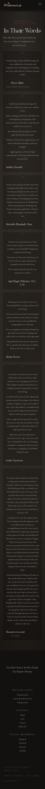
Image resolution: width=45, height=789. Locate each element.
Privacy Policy (11, 771)
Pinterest (22, 747)
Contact (22, 723)
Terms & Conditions (13, 776)
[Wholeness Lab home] (12, 4)
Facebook (22, 743)
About (22, 715)
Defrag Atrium (22, 702)
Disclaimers (33, 776)
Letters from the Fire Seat (22, 699)
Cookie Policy (11, 781)
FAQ (22, 719)
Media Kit (22, 726)
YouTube (22, 751)
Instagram (22, 739)
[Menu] (39, 4)
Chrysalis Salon (22, 695)
